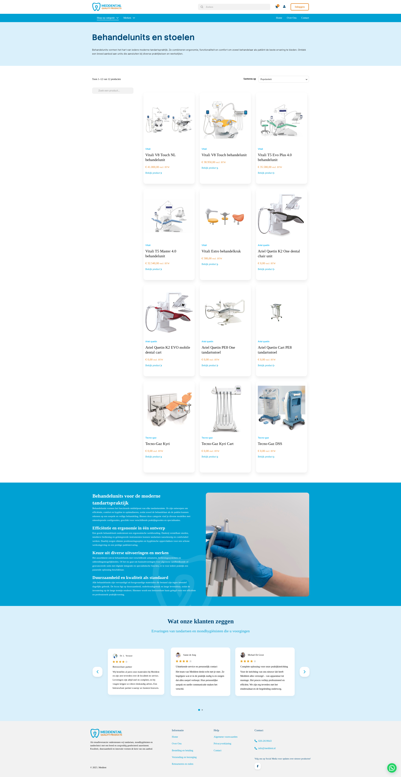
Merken (127, 17)
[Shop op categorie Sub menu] (117, 18)
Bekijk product (153, 173)
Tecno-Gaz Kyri (157, 444)
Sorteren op (249, 78)
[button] (392, 768)
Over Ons (292, 17)
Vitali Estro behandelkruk (221, 251)
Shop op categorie (106, 17)
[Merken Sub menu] (134, 18)
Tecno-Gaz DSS (270, 444)
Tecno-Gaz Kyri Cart (218, 444)
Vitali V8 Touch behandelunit (224, 155)
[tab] (199, 710)
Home (279, 17)
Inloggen (300, 6)
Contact (305, 17)
